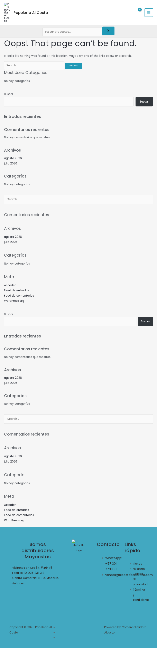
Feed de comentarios (19, 296)
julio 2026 (10, 163)
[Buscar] (108, 31)
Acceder (10, 285)
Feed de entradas (16, 290)
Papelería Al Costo (30, 12)
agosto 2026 (13, 158)
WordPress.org (14, 301)
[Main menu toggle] (149, 12)
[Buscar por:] (34, 65)
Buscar (8, 94)
